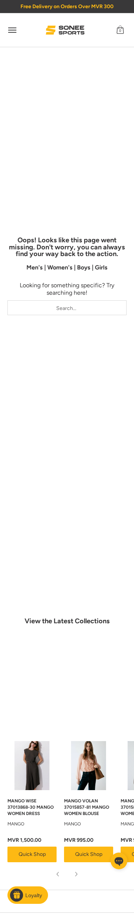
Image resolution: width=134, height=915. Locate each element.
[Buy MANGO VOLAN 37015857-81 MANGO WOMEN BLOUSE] (88, 765)
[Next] (76, 874)
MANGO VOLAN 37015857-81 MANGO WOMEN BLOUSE (86, 807)
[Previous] (58, 874)
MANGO (15, 824)
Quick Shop (32, 854)
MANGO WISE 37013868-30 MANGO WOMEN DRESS (30, 807)
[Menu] (11, 30)
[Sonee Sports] (65, 30)
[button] (120, 30)
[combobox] (67, 307)
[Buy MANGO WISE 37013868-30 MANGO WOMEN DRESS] (32, 765)
